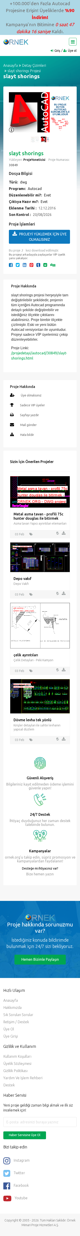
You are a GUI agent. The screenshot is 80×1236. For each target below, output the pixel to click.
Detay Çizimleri (34, 65)
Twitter (19, 1173)
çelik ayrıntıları (26, 655)
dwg (23, 182)
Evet (47, 195)
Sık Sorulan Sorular (18, 1015)
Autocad (35, 189)
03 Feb (19, 534)
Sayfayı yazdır (29, 415)
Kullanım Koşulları (17, 1056)
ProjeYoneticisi (34, 159)
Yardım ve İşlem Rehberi (22, 1078)
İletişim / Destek (16, 1022)
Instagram (22, 1160)
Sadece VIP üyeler (32, 405)
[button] (14, 114)
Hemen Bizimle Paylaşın (40, 959)
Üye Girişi (10, 1036)
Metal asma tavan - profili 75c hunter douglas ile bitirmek (38, 516)
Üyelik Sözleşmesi (17, 1064)
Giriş (57, 50)
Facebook (21, 1186)
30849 (13, 165)
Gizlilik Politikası (15, 1071)
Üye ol (72, 50)
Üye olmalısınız (31, 395)
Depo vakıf (23, 579)
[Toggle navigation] (73, 41)
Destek (9, 1085)
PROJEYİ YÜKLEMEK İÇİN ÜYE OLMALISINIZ (43, 236)
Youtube (21, 1198)
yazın (49, 874)
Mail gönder (28, 425)
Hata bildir (27, 435)
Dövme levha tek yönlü (32, 720)
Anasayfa (10, 65)
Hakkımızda (12, 1008)
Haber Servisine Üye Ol (24, 1135)
